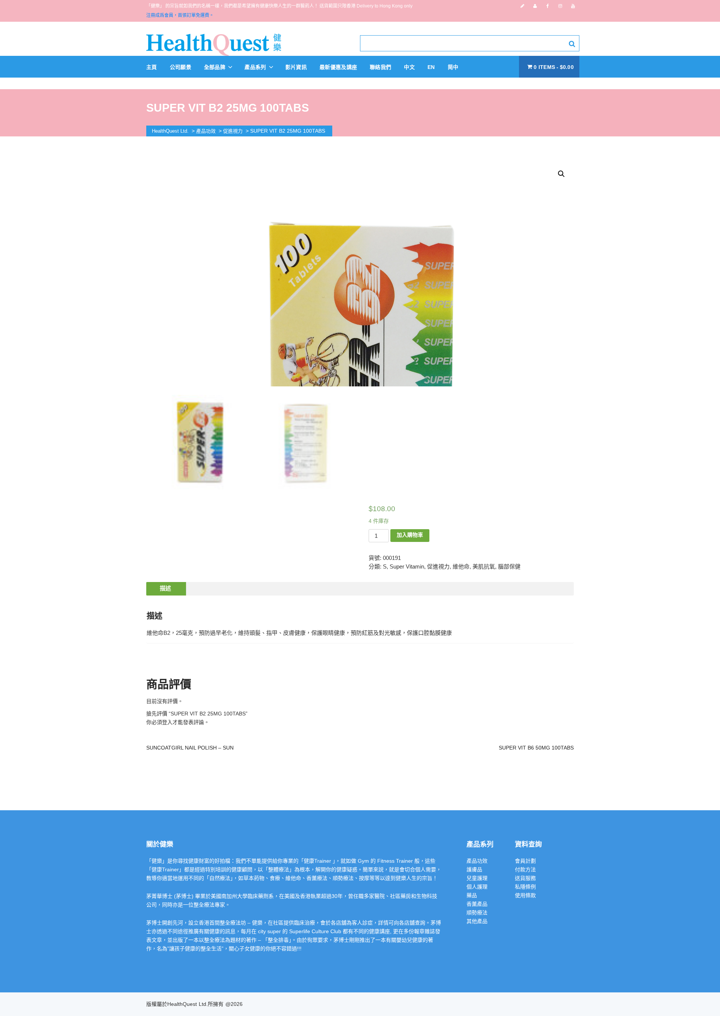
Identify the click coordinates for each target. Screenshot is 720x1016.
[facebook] (547, 6)
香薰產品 (477, 904)
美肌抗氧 (483, 566)
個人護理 (477, 887)
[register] (522, 6)
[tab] (165, 589)
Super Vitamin (407, 566)
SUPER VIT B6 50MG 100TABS (536, 748)
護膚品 (474, 869)
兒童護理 (477, 878)
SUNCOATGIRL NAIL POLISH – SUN (190, 748)
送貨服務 (525, 878)
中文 (409, 67)
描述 (165, 588)
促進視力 (438, 566)
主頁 (151, 67)
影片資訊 (296, 67)
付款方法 (525, 869)
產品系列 (256, 67)
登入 (167, 722)
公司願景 (180, 67)
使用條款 (525, 895)
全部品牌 (215, 67)
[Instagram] (560, 6)
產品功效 (477, 861)
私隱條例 (525, 887)
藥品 (471, 895)
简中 (453, 67)
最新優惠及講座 (338, 67)
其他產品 (477, 921)
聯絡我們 (380, 67)
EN (431, 67)
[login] (535, 6)
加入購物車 (410, 535)
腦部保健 (509, 566)
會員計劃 (525, 861)
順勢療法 (477, 913)
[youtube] (573, 6)
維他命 (461, 566)
